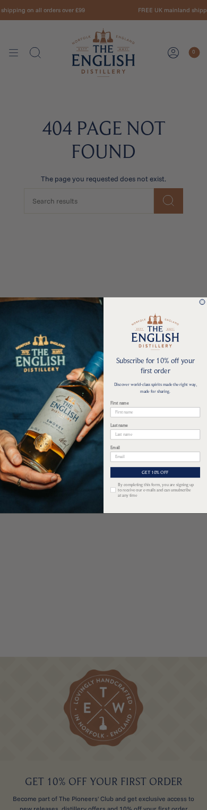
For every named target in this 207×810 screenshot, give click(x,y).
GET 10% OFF (155, 472)
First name (119, 403)
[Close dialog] (202, 301)
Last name (119, 425)
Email (115, 447)
